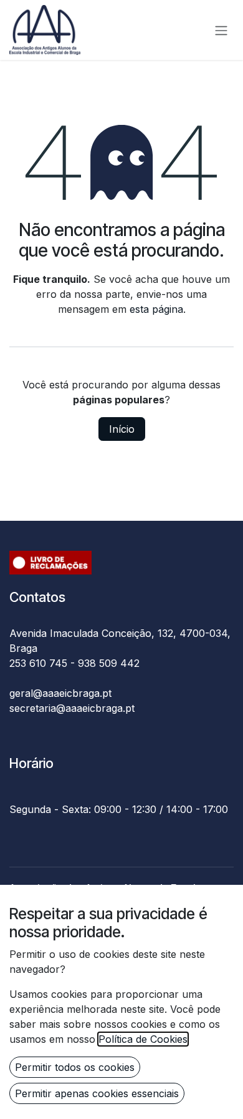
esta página (156, 309)
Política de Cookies (143, 1039)
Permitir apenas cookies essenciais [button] (97, 1093)
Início (122, 429)
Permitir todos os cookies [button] (75, 1067)
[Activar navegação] (221, 30)
